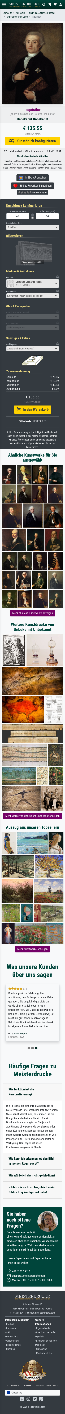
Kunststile (20, 13)
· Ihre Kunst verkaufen (45, 1332)
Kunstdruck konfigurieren (35, 141)
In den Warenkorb (35, 409)
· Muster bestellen (43, 1353)
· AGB (7, 1332)
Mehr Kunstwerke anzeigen (32, 949)
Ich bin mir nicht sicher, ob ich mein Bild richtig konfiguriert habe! (31, 1189)
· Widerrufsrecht (12, 1340)
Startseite (7, 13)
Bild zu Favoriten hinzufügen (35, 185)
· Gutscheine (41, 1349)
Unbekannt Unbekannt (17, 16)
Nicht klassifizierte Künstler (42, 13)
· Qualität (39, 1336)
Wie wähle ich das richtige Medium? (31, 1175)
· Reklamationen (13, 1344)
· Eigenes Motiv (42, 1328)
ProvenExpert (20, 1033)
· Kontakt (9, 1324)
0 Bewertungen (39, 192)
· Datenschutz (11, 1336)
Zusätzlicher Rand (14, 223)
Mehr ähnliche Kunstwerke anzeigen (32, 613)
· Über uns (10, 1349)
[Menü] (4, 4)
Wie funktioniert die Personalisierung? (21, 1091)
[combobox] (32, 227)
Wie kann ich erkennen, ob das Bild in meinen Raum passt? (31, 1161)
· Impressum (11, 1328)
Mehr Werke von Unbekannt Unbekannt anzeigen (32, 816)
